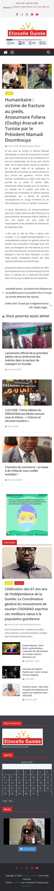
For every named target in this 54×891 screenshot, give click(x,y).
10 (33, 777)
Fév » (11, 801)
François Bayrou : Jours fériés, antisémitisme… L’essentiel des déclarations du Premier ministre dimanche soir (35, 651)
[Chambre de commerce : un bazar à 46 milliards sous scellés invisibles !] (27, 438)
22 (19, 788)
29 (19, 793)
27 (5, 793)
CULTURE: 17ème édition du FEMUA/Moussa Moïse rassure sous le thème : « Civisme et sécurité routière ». (24, 415)
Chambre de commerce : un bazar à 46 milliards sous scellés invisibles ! (26, 470)
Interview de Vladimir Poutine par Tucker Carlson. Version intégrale (35, 672)
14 (12, 782)
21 (12, 788)
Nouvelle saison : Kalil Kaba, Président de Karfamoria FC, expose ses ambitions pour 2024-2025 (35, 691)
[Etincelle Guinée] (5, 52)
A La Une (9, 93)
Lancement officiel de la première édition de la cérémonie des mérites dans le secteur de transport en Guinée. (26, 358)
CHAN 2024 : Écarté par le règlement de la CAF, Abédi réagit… (26, 305)
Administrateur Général (31, 146)
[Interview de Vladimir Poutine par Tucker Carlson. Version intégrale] (11, 674)
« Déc (4, 801)
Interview (19, 583)
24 (33, 788)
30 (26, 793)
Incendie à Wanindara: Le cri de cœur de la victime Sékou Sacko (30, 9)
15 (19, 782)
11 (40, 777)
